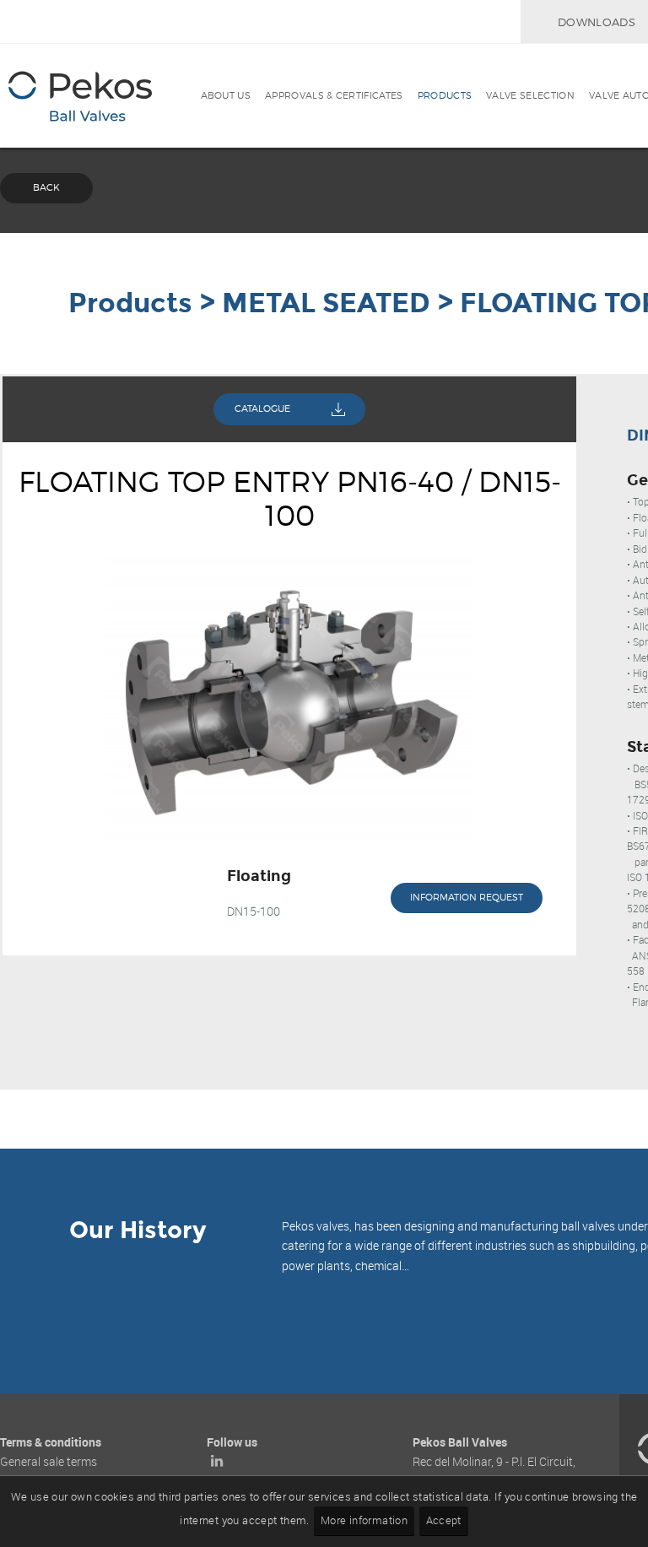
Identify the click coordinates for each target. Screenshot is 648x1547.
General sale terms (48, 1461)
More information (364, 1520)
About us (226, 95)
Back (46, 187)
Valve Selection (530, 95)
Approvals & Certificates (334, 95)
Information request (466, 897)
